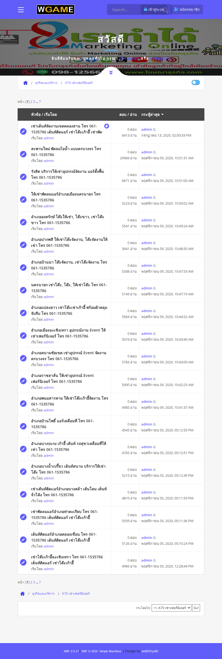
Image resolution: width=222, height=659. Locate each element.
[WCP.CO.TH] (55, 9)
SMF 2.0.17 (71, 651)
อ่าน (133, 114)
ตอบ (122, 114)
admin (49, 138)
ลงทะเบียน (160, 58)
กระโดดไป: (143, 608)
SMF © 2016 (89, 651)
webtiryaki (150, 650)
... (37, 101)
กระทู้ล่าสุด (151, 114)
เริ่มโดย (50, 114)
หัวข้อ (36, 114)
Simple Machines (110, 651)
